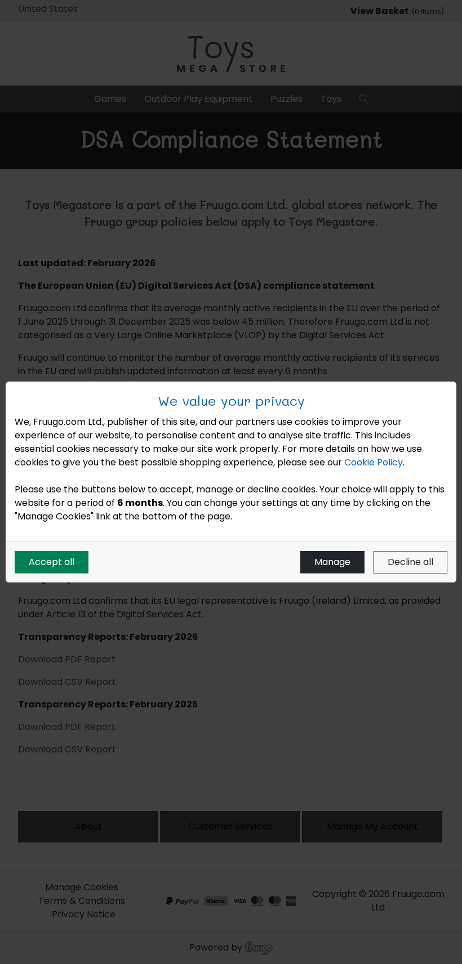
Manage (332, 561)
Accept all (51, 561)
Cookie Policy (373, 462)
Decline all (410, 561)
